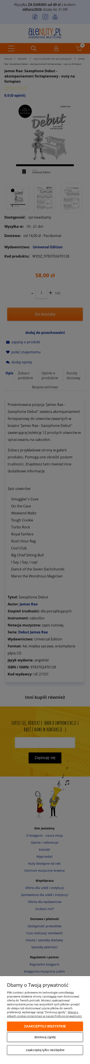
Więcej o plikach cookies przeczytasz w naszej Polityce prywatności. (44, 1014)
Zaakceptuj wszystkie (45, 1026)
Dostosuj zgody (45, 1037)
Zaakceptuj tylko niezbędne (45, 1050)
